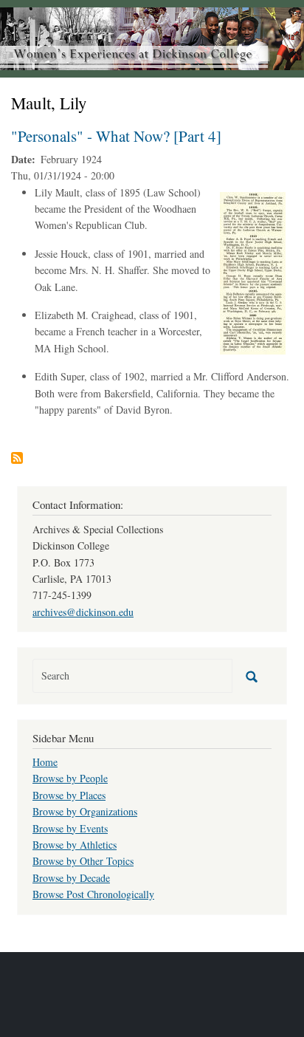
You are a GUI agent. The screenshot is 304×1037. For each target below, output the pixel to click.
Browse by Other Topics (83, 861)
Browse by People (70, 778)
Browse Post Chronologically (93, 894)
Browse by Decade (71, 878)
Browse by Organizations (84, 811)
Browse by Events (70, 828)
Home (45, 762)
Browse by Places (69, 795)
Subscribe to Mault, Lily (17, 458)
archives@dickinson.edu (83, 612)
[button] (253, 271)
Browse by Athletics (74, 845)
